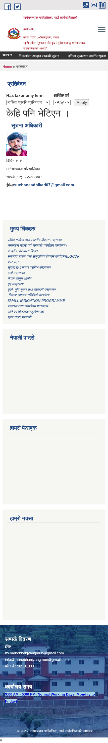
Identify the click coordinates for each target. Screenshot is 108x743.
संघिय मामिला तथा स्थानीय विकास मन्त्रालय (35, 240)
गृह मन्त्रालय (15, 284)
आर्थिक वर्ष (61, 95)
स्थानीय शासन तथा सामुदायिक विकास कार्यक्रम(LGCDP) (44, 256)
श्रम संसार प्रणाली (19, 317)
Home (7, 67)
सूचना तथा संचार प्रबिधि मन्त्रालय (29, 267)
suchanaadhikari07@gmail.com (44, 185)
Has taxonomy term (24, 95)
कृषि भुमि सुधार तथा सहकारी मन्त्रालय (32, 290)
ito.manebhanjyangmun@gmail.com (34, 653)
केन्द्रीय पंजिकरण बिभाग (23, 251)
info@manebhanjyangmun (26, 659)
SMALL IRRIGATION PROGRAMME (36, 301)
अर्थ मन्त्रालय (16, 273)
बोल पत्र (14, 262)
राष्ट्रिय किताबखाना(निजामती (26, 312)
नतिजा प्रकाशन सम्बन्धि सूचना (83, 56)
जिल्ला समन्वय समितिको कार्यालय (28, 295)
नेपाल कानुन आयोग (19, 278)
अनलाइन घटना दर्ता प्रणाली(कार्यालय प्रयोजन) (37, 245)
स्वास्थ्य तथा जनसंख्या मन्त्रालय (28, 306)
